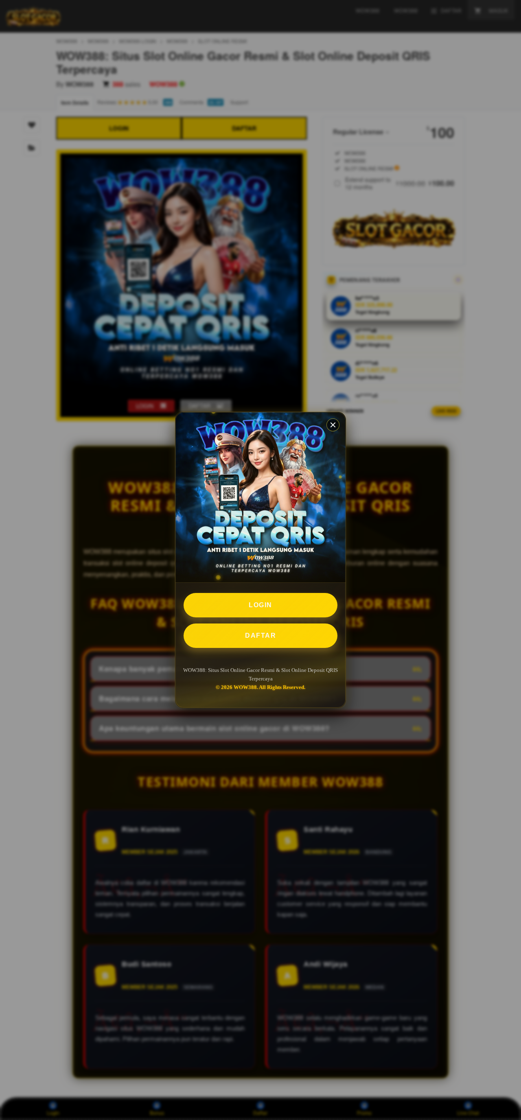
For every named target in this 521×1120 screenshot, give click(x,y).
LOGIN (260, 605)
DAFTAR (260, 635)
